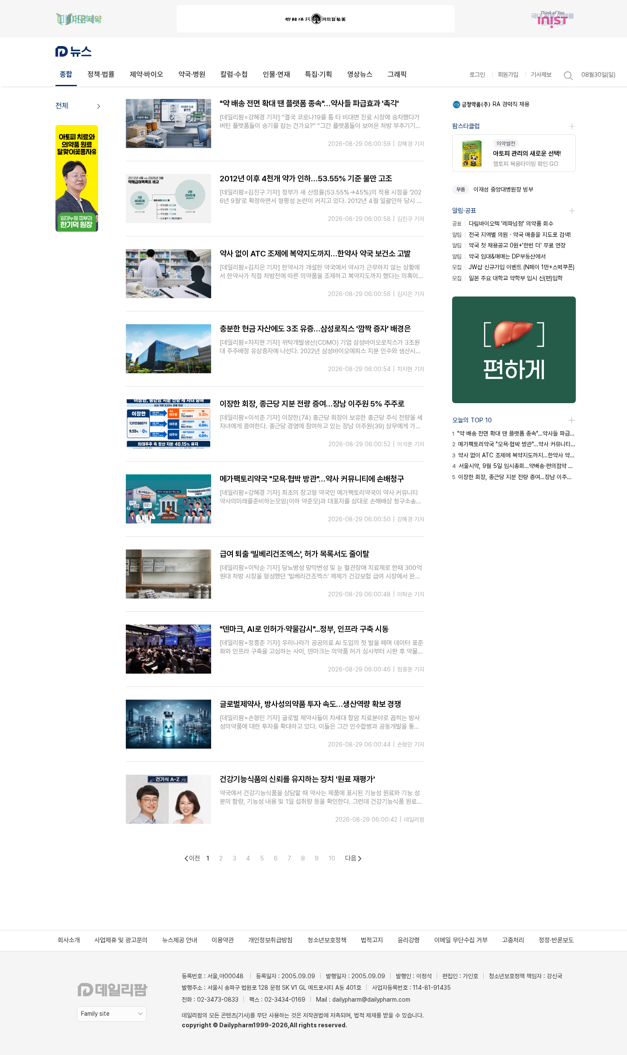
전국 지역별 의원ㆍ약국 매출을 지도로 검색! (511, 234)
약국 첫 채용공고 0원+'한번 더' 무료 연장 (509, 245)
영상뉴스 (360, 74)
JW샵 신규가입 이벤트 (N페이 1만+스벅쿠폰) (513, 267)
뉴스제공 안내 (179, 940)
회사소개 (69, 940)
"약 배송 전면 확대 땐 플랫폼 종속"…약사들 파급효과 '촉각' (514, 433)
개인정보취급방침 (270, 940)
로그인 (477, 74)
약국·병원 (192, 74)
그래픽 (397, 74)
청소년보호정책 (327, 940)
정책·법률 (101, 74)
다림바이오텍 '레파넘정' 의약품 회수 (502, 223)
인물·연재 (276, 74)
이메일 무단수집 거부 (461, 940)
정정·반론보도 (556, 940)
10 (331, 858)
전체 (61, 105)
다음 (350, 858)
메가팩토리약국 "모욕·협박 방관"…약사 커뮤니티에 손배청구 (514, 444)
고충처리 (513, 940)
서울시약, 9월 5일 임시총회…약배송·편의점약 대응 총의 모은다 (514, 465)
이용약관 (223, 940)
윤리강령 (409, 940)
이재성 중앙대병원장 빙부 (503, 189)
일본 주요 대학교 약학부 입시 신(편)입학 (507, 278)
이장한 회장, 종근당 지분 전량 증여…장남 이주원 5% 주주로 (514, 477)
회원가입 (508, 74)
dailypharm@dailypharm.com (371, 999)
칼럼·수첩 (234, 74)
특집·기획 (318, 74)
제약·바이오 (146, 74)
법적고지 (372, 940)
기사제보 (541, 74)
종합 (66, 74)
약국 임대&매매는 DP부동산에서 (499, 256)
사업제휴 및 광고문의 (121, 940)
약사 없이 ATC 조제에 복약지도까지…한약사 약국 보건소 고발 (514, 455)
